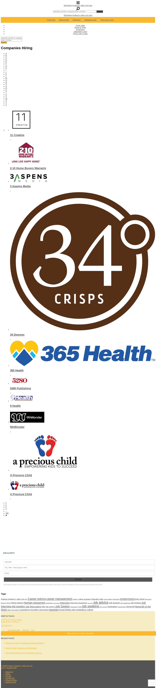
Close (107, 180)
